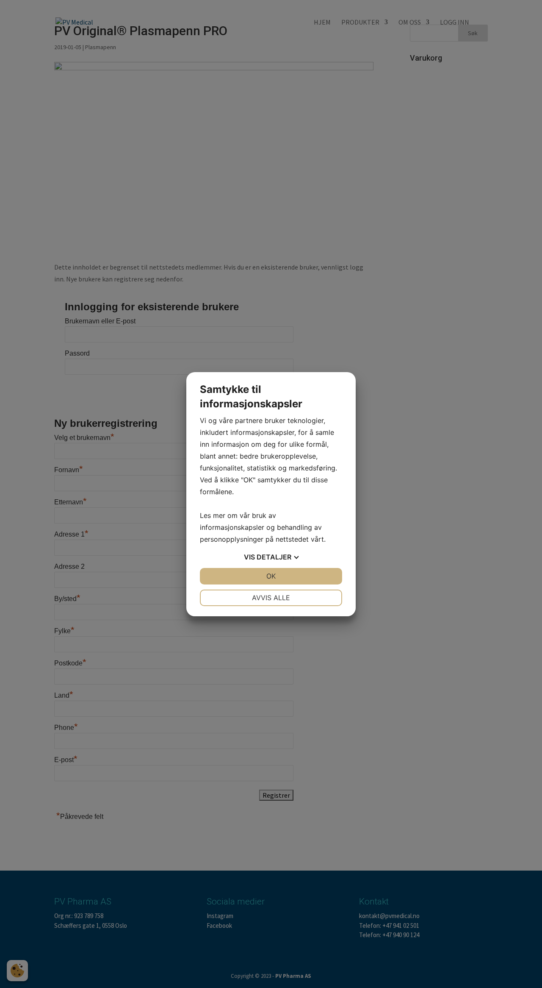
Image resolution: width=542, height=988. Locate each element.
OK (271, 576)
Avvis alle (271, 597)
